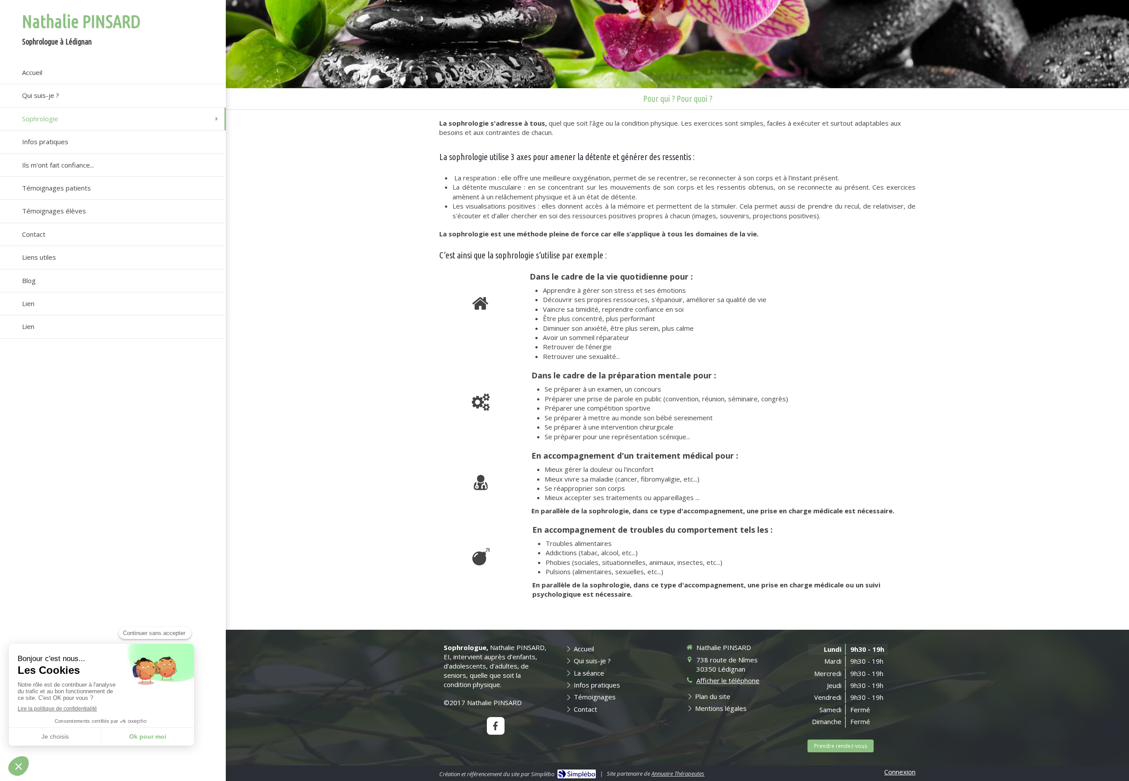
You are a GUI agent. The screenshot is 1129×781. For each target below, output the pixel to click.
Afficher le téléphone (727, 680)
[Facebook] (496, 726)
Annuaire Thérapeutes (677, 773)
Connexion (900, 771)
